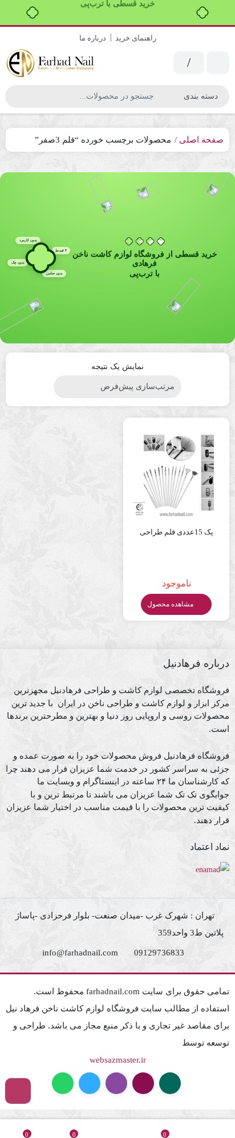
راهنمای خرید (135, 38)
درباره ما (92, 38)
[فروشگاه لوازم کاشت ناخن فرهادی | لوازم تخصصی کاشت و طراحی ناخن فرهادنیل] (51, 63)
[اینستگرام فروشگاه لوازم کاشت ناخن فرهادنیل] (18, 1091)
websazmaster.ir (118, 1059)
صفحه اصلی (201, 139)
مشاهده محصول (171, 604)
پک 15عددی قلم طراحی (176, 532)
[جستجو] (15, 96)
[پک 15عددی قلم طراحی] (176, 470)
